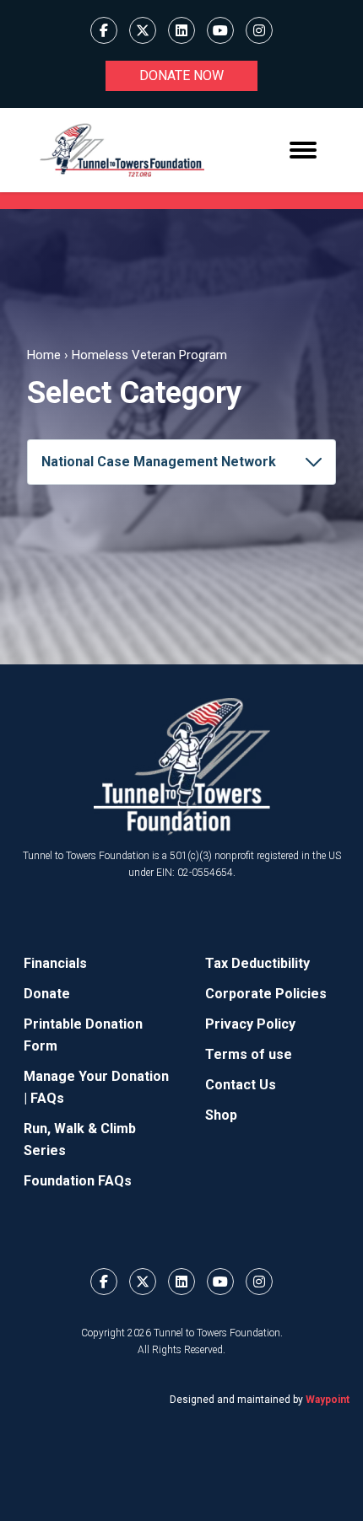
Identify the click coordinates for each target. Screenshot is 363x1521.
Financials (55, 963)
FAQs (47, 1098)
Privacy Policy (250, 1024)
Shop (221, 1115)
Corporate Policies (266, 994)
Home (44, 355)
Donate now (181, 75)
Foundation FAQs (78, 1181)
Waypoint (327, 1399)
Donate (47, 994)
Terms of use (248, 1054)
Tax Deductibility (257, 963)
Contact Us (240, 1085)
